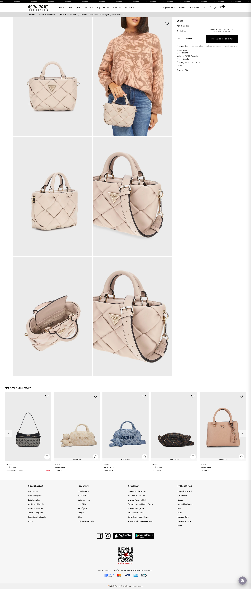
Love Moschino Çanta (137, 491)
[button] (8, 433)
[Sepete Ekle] (47, 457)
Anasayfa (31, 14)
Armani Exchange (185, 504)
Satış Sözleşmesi (35, 495)
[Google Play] (144, 537)
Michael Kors (183, 517)
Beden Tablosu (231, 46)
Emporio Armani (185, 491)
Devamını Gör (182, 70)
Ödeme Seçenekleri (214, 46)
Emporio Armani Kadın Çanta (140, 504)
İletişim (81, 513)
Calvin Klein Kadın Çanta (138, 517)
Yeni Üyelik (82, 508)
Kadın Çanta (11, 467)
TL (204, 8)
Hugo (180, 513)
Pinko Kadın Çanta (136, 513)
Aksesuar (51, 14)
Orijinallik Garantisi (86, 521)
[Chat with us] (243, 580)
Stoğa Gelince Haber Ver (221, 38)
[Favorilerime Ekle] (46, 396)
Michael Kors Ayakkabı (137, 500)
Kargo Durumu (168, 8)
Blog (80, 517)
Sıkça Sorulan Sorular (37, 517)
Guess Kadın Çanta (136, 508)
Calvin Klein (182, 495)
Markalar (89, 7)
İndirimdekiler (84, 500)
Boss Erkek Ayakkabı (136, 495)
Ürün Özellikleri (183, 46)
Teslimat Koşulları (35, 513)
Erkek (61, 7)
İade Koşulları (197, 46)
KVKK (30, 521)
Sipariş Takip (83, 491)
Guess (180, 20)
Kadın (70, 7)
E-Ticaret (116, 586)
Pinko (180, 525)
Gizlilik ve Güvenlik (36, 504)
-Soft (110, 586)
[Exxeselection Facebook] (100, 537)
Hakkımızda (33, 491)
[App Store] (122, 537)
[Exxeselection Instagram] (108, 537)
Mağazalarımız (102, 7)
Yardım (182, 8)
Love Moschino (184, 521)
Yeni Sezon (129, 7)
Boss (180, 508)
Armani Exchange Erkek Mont (140, 521)
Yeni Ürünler (83, 495)
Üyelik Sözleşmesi (35, 508)
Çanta (61, 14)
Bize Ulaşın (194, 8)
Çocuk (78, 7)
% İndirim (117, 7)
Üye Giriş (82, 504)
